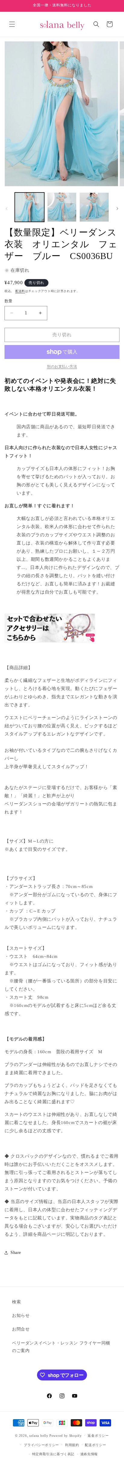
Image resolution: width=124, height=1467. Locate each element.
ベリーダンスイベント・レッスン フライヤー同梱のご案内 (61, 1347)
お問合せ (20, 1329)
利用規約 (72, 1445)
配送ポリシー (95, 1445)
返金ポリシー (98, 1435)
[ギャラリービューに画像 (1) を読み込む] (29, 207)
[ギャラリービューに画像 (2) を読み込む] (62, 207)
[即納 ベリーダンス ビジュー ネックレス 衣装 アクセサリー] (50, 642)
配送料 (20, 291)
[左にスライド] (6, 208)
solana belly (38, 1435)
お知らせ (20, 1315)
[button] (12, 24)
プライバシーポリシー (41, 1445)
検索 (16, 1302)
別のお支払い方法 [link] (62, 366)
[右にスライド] (117, 208)
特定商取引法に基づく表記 (53, 1454)
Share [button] (16, 1252)
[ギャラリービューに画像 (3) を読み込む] (94, 207)
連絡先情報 (89, 1454)
